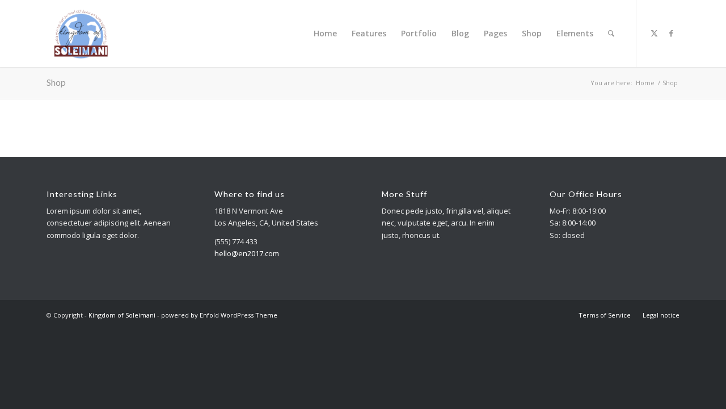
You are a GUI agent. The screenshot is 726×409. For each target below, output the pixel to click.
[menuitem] (325, 33)
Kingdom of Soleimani (121, 315)
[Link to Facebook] (670, 32)
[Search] (611, 33)
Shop (56, 82)
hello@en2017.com (246, 253)
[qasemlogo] (80, 33)
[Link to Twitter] (653, 32)
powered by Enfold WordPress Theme (219, 315)
